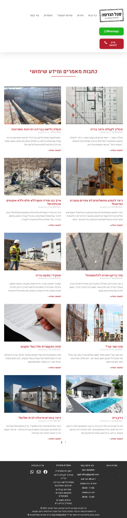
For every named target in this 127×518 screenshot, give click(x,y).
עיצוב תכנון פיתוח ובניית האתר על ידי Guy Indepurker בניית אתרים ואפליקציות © (63, 514)
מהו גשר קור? (114, 346)
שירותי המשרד (65, 15)
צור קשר (34, 15)
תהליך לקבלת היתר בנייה (106, 129)
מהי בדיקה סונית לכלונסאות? (104, 275)
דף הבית (92, 15)
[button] (113, 473)
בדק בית (117, 418)
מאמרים (48, 15)
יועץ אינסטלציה (63, 471)
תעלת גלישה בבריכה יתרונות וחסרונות (36, 129)
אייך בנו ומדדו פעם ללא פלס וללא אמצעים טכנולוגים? (33, 202)
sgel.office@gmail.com (88, 474)
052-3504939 (88, 470)
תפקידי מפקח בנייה (48, 275)
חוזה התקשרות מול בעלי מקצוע (41, 346)
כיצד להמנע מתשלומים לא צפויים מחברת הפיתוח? (96, 202)
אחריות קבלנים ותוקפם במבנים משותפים (63, 493)
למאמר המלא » (116, 150)
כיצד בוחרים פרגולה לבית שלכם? (39, 418)
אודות (80, 15)
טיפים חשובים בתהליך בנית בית (63, 502)
